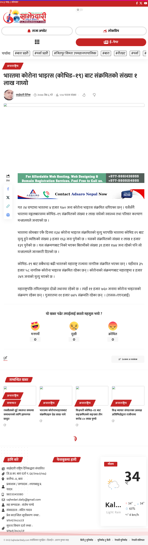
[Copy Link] (8, 206)
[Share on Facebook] (8, 189)
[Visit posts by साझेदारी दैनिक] (9, 95)
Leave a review (129, 359)
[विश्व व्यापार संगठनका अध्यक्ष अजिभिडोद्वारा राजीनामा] (128, 395)
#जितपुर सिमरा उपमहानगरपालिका (75, 53)
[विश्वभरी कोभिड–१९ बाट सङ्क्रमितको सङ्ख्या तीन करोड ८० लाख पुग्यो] (92, 395)
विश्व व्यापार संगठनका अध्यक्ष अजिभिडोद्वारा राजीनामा (127, 412)
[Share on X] (8, 197)
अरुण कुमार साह (62, 540)
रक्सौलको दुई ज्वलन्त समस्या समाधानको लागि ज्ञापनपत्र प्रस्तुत (19, 414)
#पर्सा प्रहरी (41, 53)
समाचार (11, 403)
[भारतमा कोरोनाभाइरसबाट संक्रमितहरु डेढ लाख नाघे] (56, 395)
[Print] (8, 214)
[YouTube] (145, 3)
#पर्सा (134, 53)
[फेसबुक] (137, 3)
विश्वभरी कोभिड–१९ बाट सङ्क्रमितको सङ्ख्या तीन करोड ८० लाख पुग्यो (89, 414)
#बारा (106, 53)
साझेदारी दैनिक (23, 95)
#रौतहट (120, 53)
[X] (141, 3)
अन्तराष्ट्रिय (13, 66)
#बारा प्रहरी (22, 53)
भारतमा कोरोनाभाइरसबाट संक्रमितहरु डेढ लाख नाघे (53, 412)
